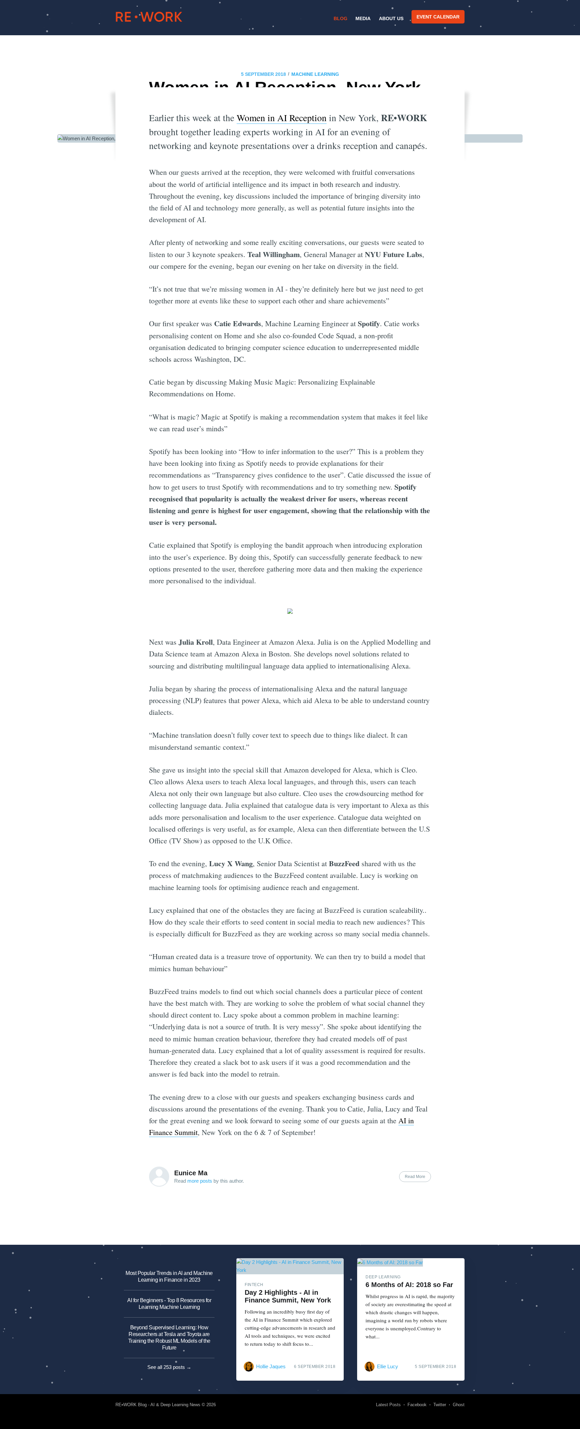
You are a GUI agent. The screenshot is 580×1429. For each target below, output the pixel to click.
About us (391, 18)
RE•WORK (149, 16)
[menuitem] (339, 18)
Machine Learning (315, 74)
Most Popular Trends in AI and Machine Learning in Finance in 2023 (169, 1276)
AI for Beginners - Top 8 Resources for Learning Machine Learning (169, 1303)
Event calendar (438, 16)
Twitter (439, 1404)
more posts (199, 1181)
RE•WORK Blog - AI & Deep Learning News (157, 1404)
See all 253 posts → (169, 1367)
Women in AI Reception (282, 117)
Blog (340, 18)
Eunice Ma (190, 1173)
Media (363, 18)
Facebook (417, 1404)
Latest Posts (388, 1404)
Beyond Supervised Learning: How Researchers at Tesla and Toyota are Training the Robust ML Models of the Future (169, 1337)
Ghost (459, 1404)
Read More (415, 1176)
